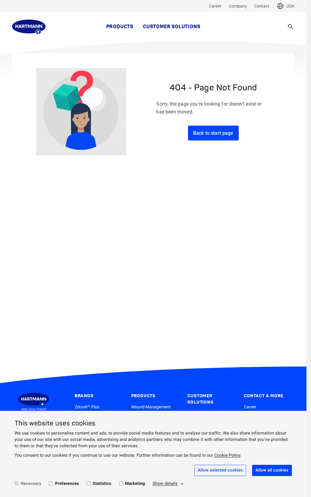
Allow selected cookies (220, 470)
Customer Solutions (171, 27)
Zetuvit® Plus (87, 406)
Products (119, 27)
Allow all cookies (272, 470)
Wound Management (151, 406)
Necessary (31, 483)
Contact (261, 6)
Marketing (135, 483)
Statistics (102, 483)
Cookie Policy (227, 455)
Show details (165, 483)
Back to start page (213, 133)
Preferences (67, 483)
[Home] (29, 27)
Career (215, 6)
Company (238, 6)
